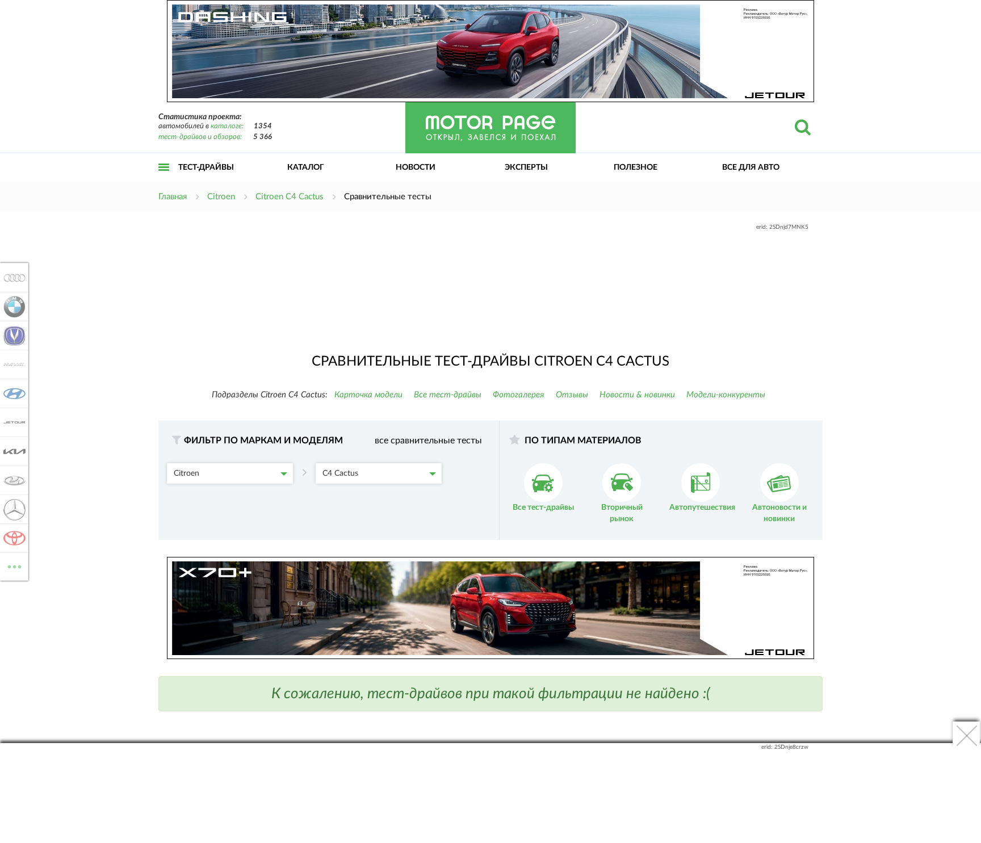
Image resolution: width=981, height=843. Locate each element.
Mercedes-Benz (11, 509)
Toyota (11, 538)
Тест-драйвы (206, 167)
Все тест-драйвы (447, 395)
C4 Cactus (340, 473)
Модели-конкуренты (725, 395)
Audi (11, 277)
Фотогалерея (518, 395)
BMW (11, 306)
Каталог (305, 167)
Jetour (11, 422)
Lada (11, 480)
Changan (11, 335)
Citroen (186, 473)
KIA (11, 451)
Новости (415, 167)
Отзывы (572, 395)
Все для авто (750, 167)
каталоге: (227, 126)
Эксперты (526, 167)
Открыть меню (164, 180)
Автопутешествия (702, 507)
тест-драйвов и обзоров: (200, 137)
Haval (11, 364)
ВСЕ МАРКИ (14, 562)
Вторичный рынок (622, 513)
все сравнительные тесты (428, 440)
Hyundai (11, 393)
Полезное (635, 167)
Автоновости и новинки (779, 513)
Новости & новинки (637, 395)
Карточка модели (368, 395)
